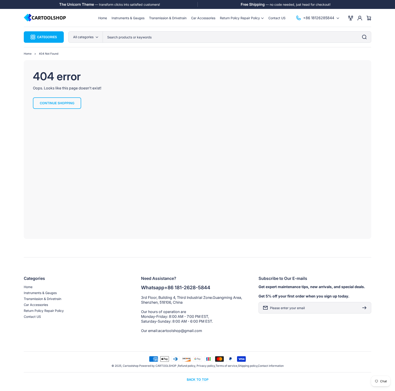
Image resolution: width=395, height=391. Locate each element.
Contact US (32, 317)
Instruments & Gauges (40, 293)
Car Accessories (36, 305)
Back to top (197, 379)
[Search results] (365, 37)
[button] (242, 18)
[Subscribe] (365, 307)
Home (28, 53)
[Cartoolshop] (45, 18)
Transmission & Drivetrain (42, 299)
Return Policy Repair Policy (44, 311)
